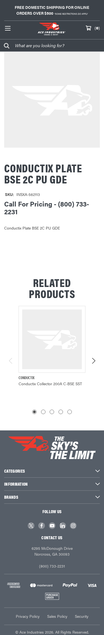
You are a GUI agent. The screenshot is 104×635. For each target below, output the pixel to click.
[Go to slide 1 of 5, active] (34, 412)
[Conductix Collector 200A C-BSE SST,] (52, 339)
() (97, 28)
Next (93, 360)
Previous (11, 360)
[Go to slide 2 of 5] (43, 412)
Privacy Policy (28, 616)
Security (81, 616)
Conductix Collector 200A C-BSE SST (50, 383)
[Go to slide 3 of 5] (52, 412)
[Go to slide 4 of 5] (61, 412)
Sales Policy (57, 616)
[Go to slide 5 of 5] (69, 412)
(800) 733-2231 (52, 565)
